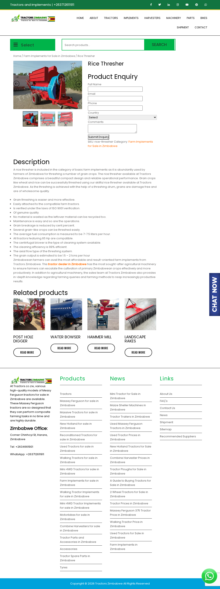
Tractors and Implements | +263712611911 (42, 4)
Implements (131, 18)
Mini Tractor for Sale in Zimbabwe (125, 396)
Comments (96, 122)
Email (91, 94)
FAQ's (164, 401)
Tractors (111, 18)
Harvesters (152, 18)
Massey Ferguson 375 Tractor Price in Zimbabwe (130, 512)
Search (159, 44)
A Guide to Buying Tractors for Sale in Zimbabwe (130, 483)
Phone (92, 103)
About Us (166, 394)
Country (93, 113)
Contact (201, 27)
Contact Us (167, 408)
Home (80, 18)
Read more (27, 352)
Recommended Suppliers (178, 436)
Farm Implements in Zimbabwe (124, 547)
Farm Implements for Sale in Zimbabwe (49, 56)
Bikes (203, 18)
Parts (191, 18)
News (164, 415)
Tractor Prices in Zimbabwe (129, 503)
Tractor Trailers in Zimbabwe (130, 417)
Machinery (173, 18)
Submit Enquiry (98, 137)
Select (27, 45)
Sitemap (166, 429)
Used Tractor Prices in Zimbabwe (125, 437)
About (94, 18)
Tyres (63, 567)
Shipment (183, 27)
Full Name (94, 84)
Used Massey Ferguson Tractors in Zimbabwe (126, 426)
